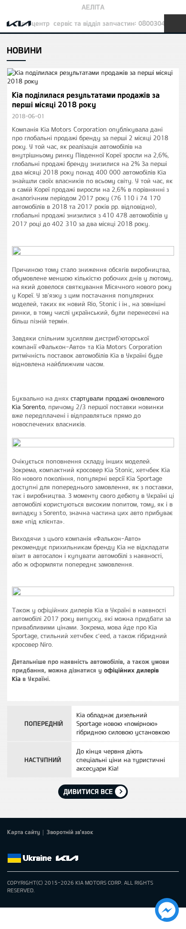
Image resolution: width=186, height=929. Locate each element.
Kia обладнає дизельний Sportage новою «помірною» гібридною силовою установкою (123, 723)
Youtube (53, 847)
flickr (79, 847)
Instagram (66, 847)
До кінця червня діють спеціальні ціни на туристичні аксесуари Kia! (120, 759)
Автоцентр (33, 23)
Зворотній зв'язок (70, 831)
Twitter (26, 847)
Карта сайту (23, 831)
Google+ (39, 847)
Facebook (13, 847)
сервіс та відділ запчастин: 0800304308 (114, 23)
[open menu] (175, 23)
